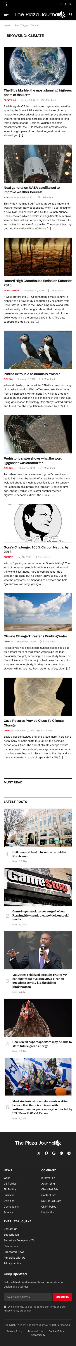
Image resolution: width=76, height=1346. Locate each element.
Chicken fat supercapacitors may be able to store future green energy (42, 1044)
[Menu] (6, 14)
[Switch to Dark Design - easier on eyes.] (6, 4)
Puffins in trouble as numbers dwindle (32, 374)
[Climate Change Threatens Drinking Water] (38, 612)
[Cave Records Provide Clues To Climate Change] (38, 696)
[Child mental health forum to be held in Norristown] (38, 827)
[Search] (70, 14)
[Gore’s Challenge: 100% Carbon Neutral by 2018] (38, 523)
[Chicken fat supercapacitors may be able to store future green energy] (38, 1017)
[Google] (54, 1153)
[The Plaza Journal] (40, 14)
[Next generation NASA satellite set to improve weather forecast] (38, 163)
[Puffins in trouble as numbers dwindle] (38, 349)
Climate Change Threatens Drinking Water (35, 636)
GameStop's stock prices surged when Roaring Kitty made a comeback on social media (40, 915)
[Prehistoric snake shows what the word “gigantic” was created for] (38, 434)
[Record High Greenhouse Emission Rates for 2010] (38, 256)
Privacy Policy (11, 1310)
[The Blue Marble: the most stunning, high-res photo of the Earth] (38, 66)
